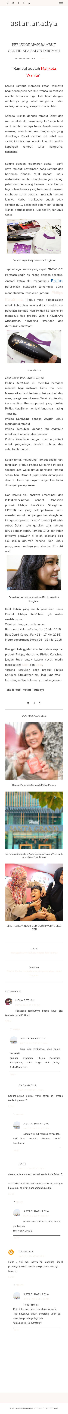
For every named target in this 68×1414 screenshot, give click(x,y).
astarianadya (34, 24)
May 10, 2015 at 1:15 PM (31, 1090)
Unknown (26, 1251)
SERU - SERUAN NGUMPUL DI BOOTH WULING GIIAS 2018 (34, 927)
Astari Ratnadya (33, 1038)
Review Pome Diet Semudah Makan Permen (34, 784)
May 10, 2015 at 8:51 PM (36, 1128)
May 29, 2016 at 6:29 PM (31, 1256)
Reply (8, 1021)
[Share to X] (28, 703)
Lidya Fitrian (25, 1000)
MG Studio (52, 1408)
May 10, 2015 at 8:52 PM (36, 1216)
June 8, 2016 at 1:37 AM (36, 1299)
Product (44, 59)
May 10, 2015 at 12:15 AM (34, 1043)
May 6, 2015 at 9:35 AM (27, 1005)
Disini (25, 665)
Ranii (22, 1164)
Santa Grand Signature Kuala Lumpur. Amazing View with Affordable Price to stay (34, 855)
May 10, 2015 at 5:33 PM (31, 1168)
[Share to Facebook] (34, 703)
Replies (16, 1029)
